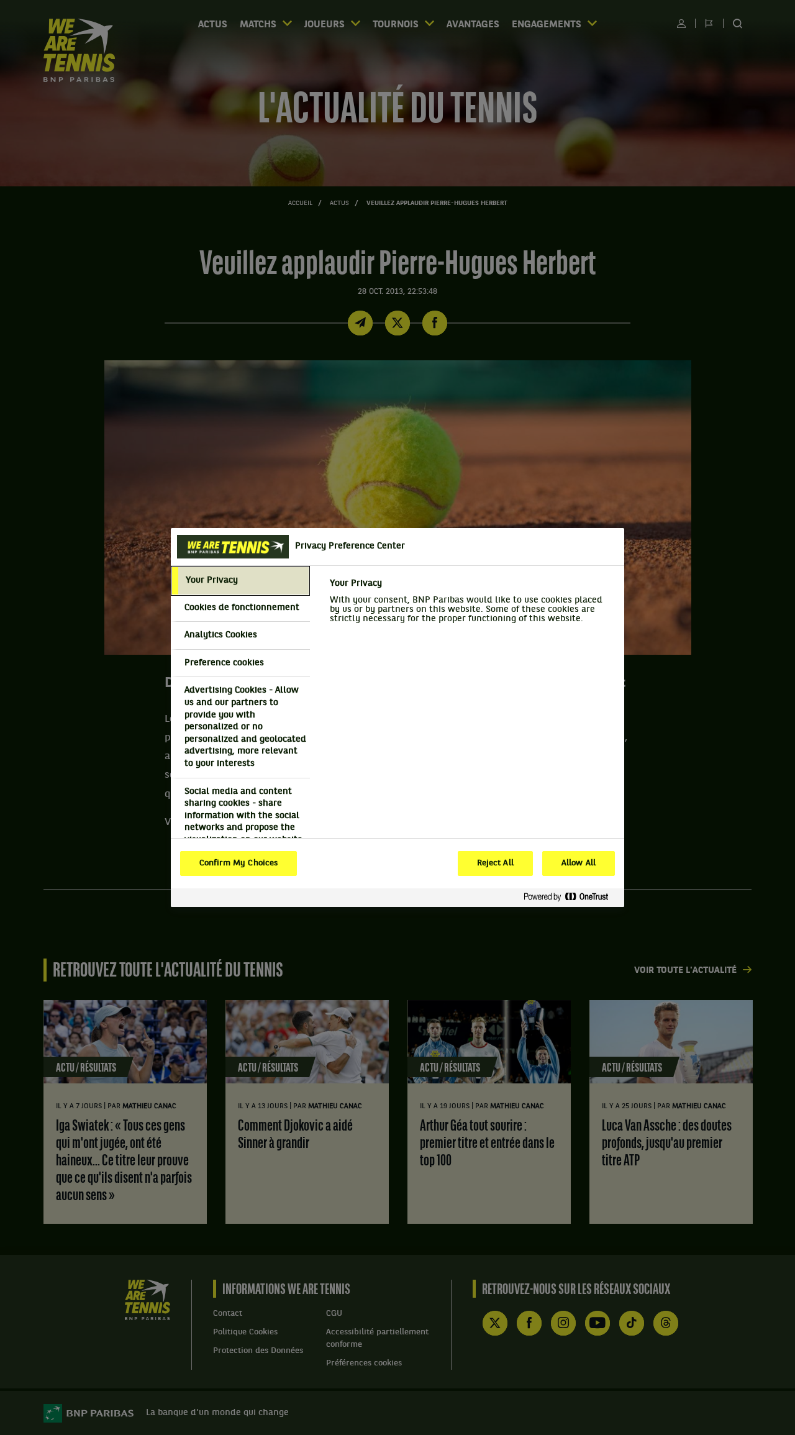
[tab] (240, 580)
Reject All (495, 863)
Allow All (578, 863)
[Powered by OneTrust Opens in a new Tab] (571, 897)
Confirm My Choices (238, 863)
